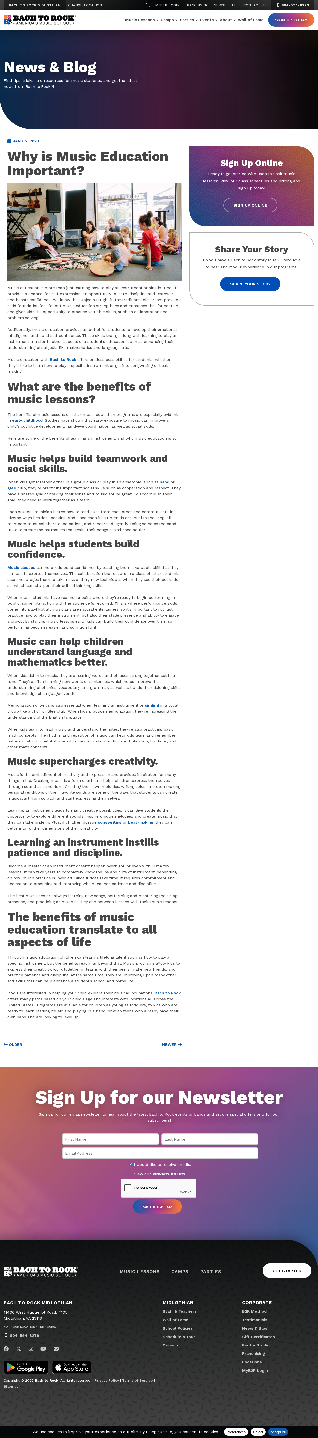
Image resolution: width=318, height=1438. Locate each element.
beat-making (140, 822)
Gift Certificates (258, 1336)
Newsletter (226, 5)
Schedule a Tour (179, 1336)
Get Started (287, 1270)
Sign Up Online (250, 205)
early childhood (27, 420)
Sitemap (11, 1386)
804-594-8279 (294, 5)
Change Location (85, 5)
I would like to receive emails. (162, 1165)
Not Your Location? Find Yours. (30, 1326)
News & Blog (255, 1328)
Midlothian (178, 1302)
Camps (167, 19)
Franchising (197, 5)
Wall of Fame (251, 19)
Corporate (257, 1302)
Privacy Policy (107, 1380)
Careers (170, 1345)
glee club (16, 488)
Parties (187, 19)
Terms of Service (137, 1380)
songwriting (110, 822)
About (226, 19)
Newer (170, 1044)
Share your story (250, 284)
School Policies (178, 1328)
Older (15, 1044)
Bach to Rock (63, 359)
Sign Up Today (291, 20)
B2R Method (254, 1311)
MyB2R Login (167, 5)
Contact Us (255, 5)
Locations (252, 1362)
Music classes (21, 567)
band (164, 482)
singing (152, 705)
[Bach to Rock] (40, 20)
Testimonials (254, 1319)
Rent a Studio (256, 1345)
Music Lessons (140, 19)
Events (207, 19)
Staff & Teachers (180, 1311)
